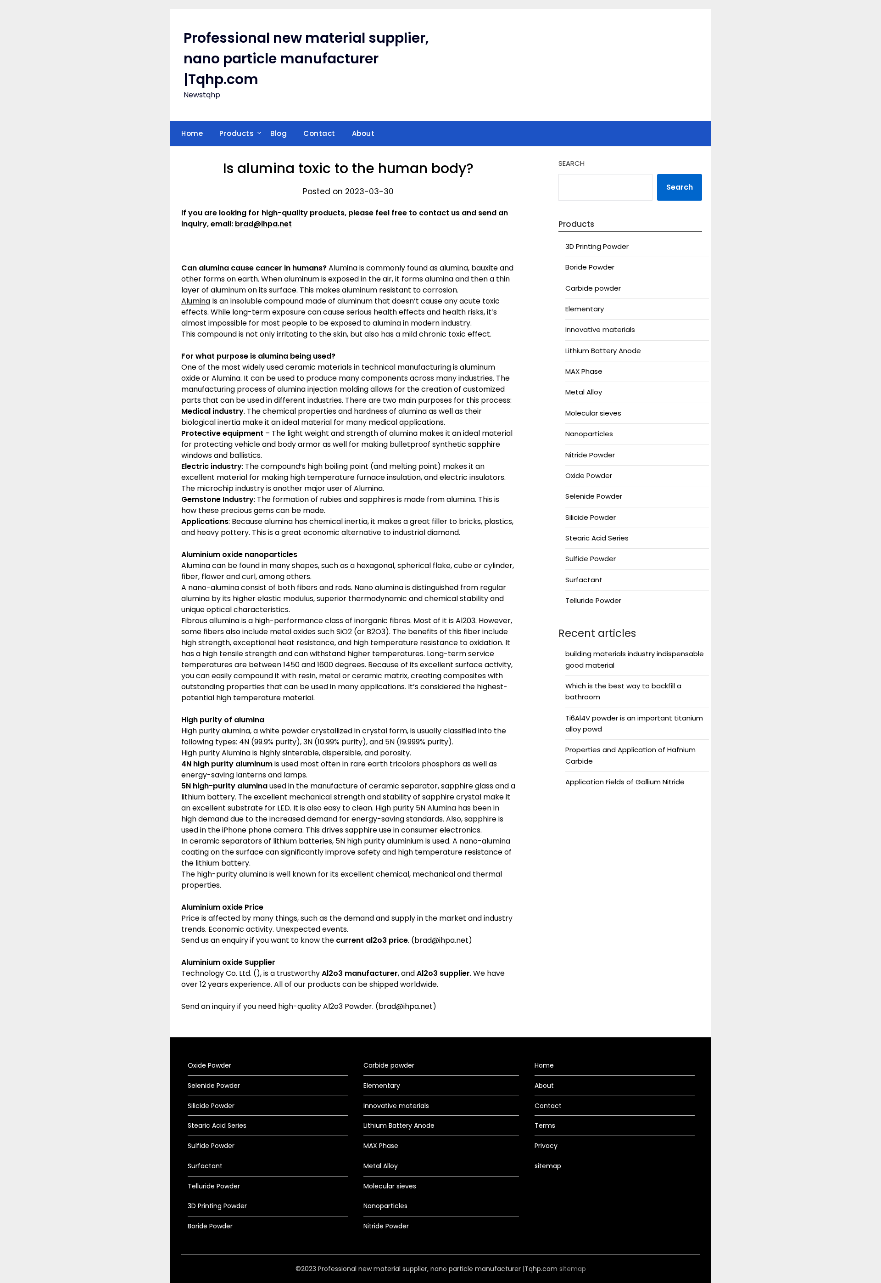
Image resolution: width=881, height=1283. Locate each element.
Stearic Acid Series (597, 538)
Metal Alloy (583, 392)
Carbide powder (593, 288)
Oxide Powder (588, 475)
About (363, 133)
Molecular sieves (593, 413)
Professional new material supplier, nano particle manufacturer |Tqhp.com (306, 58)
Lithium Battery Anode (603, 350)
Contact (319, 133)
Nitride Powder (590, 455)
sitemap (548, 1165)
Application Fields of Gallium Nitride (625, 782)
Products (236, 133)
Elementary (584, 309)
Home (192, 133)
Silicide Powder (590, 517)
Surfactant (583, 580)
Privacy (546, 1145)
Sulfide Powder (590, 558)
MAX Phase (583, 371)
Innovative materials (600, 329)
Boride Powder (589, 267)
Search (571, 163)
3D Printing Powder (597, 246)
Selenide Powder (593, 496)
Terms (545, 1125)
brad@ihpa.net (263, 224)
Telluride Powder (593, 600)
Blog (278, 133)
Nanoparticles (589, 434)
